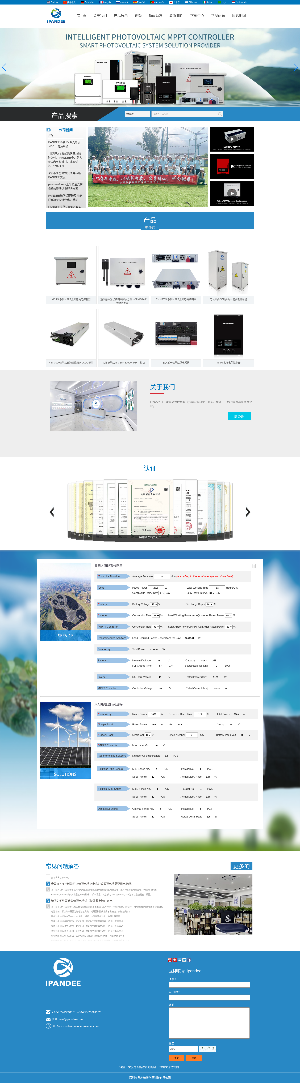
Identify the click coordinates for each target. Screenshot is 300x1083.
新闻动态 (155, 16)
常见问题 (218, 16)
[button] (146, 103)
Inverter (102, 615)
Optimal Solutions (108, 808)
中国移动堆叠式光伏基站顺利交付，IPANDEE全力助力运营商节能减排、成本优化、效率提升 (65, 140)
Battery (102, 604)
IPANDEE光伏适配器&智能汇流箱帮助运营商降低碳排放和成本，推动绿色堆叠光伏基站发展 (64, 193)
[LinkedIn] (179, 960)
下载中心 (197, 16)
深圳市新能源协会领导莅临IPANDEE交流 (64, 155)
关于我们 (100, 16)
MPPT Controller (108, 626)
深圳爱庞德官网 (169, 1067)
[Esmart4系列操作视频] (232, 166)
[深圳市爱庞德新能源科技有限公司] (56, 26)
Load (101, 587)
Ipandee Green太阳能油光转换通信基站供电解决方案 (65, 166)
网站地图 (239, 16)
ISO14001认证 (150, 537)
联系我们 (176, 16)
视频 (138, 16)
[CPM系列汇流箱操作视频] (232, 193)
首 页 (81, 16)
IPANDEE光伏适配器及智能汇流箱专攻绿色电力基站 (65, 178)
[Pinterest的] (175, 960)
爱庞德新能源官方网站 (142, 1067)
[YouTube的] (170, 960)
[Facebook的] (189, 960)
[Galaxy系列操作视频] (232, 139)
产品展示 (121, 16)
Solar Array (104, 649)
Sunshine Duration (109, 576)
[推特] (184, 960)
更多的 (150, 227)
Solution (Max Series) (110, 788)
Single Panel (105, 724)
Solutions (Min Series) (110, 768)
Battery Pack (106, 734)
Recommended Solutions (112, 637)
